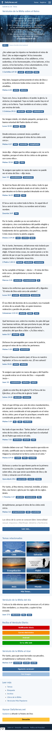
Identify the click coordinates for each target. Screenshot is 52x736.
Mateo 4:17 (7, 144)
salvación (29, 72)
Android (26, 638)
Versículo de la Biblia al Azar (16, 651)
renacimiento (28, 177)
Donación (26, 720)
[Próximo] (26, 522)
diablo (30, 313)
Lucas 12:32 (7, 126)
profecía (25, 238)
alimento (24, 90)
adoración (21, 111)
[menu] (49, 3)
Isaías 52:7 (6, 334)
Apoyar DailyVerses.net (14, 709)
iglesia (32, 238)
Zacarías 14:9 (7, 213)
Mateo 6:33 (7, 90)
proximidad (35, 295)
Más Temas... (26, 592)
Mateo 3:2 (6, 512)
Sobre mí (10, 728)
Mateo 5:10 (7, 349)
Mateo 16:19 (7, 195)
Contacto (26, 728)
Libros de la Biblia (14, 697)
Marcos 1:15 (7, 280)
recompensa (39, 262)
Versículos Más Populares (17, 701)
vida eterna (16, 615)
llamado (19, 262)
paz (22, 334)
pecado (21, 72)
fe (38, 280)
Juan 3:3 (5, 177)
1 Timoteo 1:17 (8, 497)
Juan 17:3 (6, 615)
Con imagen (26, 674)
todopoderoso (38, 111)
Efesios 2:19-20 (8, 238)
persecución (25, 349)
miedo (16, 126)
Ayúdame (6, 714)
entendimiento (16, 177)
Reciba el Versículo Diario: (15, 623)
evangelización (34, 144)
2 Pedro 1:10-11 (8, 262)
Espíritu (33, 382)
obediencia (28, 262)
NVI (4, 45)
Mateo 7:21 (7, 440)
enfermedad (25, 295)
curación (15, 295)
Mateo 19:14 (7, 162)
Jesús (15, 144)
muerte (30, 479)
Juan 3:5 (5, 382)
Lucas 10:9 (6, 295)
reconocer (26, 397)
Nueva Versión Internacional (18, 45)
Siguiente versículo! (26, 669)
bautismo (26, 382)
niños (22, 162)
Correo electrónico (26, 633)
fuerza (29, 111)
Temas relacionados (12, 538)
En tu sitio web (26, 643)
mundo (17, 195)
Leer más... (26, 529)
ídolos (36, 72)
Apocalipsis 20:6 (8, 479)
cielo (16, 162)
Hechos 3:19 (7, 663)
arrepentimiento (29, 280)
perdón (33, 663)
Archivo (10, 694)
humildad (32, 458)
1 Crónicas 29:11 (9, 111)
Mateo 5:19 (7, 422)
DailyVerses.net (7, 7)
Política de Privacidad (37, 728)
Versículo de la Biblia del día (16, 600)
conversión (23, 144)
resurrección (22, 479)
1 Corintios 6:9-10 (9, 72)
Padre (23, 126)
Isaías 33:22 (7, 364)
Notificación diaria (26, 628)
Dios (16, 213)
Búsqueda (11, 690)
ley (15, 422)
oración (17, 458)
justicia (16, 90)
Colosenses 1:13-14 (10, 313)
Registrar (43, 2)
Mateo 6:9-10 (7, 458)
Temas (36, 2)
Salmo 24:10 (7, 397)
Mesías (38, 479)
